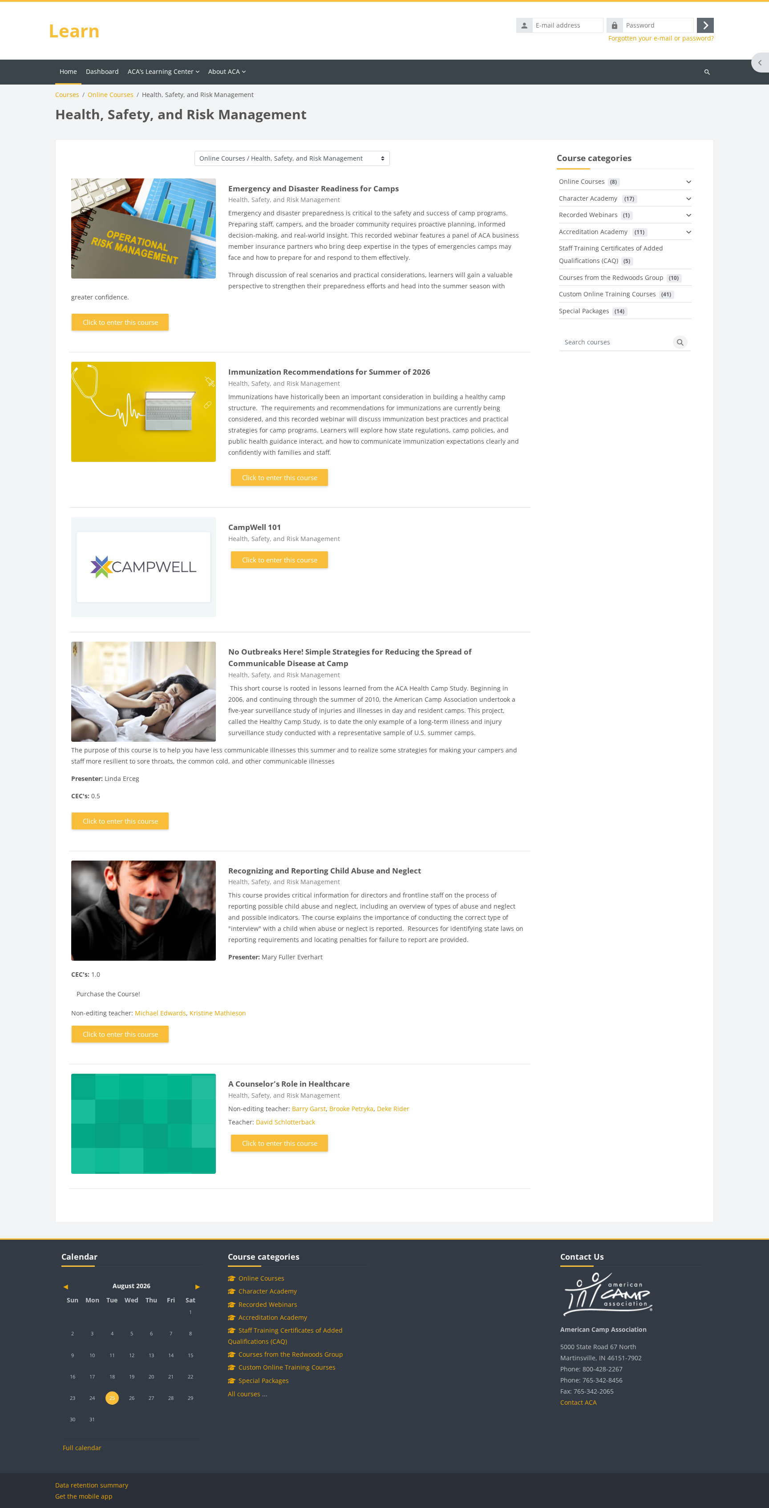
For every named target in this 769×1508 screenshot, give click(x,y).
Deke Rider (393, 1108)
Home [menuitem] (68, 71)
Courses (67, 95)
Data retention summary (91, 1485)
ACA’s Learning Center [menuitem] (161, 71)
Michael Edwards (160, 1013)
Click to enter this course (120, 322)
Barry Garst (309, 1108)
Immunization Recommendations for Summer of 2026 (329, 372)
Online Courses (111, 95)
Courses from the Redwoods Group (611, 277)
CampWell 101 (254, 527)
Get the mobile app (84, 1496)
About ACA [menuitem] (224, 71)
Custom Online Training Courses (607, 294)
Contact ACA (578, 1402)
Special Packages (584, 311)
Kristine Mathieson (218, 1013)
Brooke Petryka (351, 1108)
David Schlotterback (285, 1122)
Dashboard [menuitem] (102, 71)
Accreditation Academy (594, 231)
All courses (244, 1394)
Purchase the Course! (108, 994)
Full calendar (82, 1447)
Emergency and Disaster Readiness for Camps (313, 188)
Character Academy (589, 198)
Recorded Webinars (588, 214)
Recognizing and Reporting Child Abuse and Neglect (324, 870)
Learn (74, 30)
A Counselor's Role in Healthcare (289, 1084)
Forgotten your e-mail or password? (661, 38)
